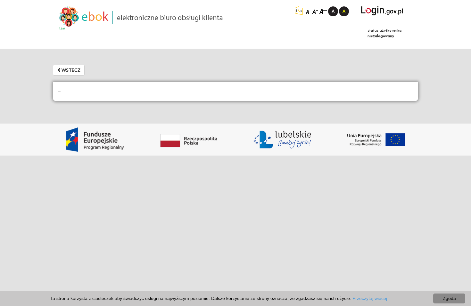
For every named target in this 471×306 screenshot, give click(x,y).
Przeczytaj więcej (369, 298)
